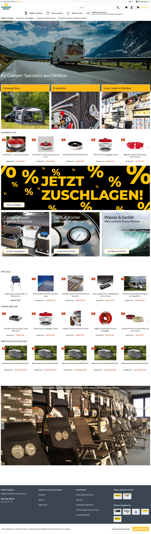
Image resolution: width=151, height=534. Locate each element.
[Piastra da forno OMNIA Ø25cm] (75, 144)
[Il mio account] (132, 7)
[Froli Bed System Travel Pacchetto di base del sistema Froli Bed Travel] (75, 283)
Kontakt (19, 2)
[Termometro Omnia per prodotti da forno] (46, 144)
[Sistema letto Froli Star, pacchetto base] (46, 283)
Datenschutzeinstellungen (121, 529)
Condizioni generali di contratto (87, 510)
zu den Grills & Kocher (66, 251)
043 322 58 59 (7, 499)
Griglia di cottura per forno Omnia (75, 328)
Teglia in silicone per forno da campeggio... (105, 329)
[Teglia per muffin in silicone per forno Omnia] (135, 144)
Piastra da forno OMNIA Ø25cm (75, 154)
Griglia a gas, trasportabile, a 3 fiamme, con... (16, 295)
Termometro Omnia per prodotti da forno (45, 155)
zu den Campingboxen (16, 251)
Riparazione (42, 505)
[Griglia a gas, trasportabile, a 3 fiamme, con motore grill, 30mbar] (16, 283)
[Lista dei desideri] (126, 7)
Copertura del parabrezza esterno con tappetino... (135, 295)
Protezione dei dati (83, 515)
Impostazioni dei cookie (84, 495)
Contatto (41, 495)
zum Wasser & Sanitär (116, 251)
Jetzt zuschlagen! (14, 205)
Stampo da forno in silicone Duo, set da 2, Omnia (135, 329)
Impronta (79, 500)
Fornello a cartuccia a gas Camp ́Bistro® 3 (16, 329)
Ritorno (41, 500)
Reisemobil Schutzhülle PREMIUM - (16, 363)
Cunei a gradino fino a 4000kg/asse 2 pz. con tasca (105, 295)
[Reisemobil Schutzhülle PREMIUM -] (16, 353)
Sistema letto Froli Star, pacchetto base (45, 295)
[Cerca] (118, 7)
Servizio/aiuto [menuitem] (143, 2)
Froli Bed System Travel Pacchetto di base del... (75, 295)
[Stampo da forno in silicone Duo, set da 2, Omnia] (135, 318)
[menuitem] (99, 7)
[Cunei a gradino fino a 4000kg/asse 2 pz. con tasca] (105, 283)
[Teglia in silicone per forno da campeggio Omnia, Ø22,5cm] (105, 318)
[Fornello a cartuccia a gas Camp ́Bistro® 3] (16, 318)
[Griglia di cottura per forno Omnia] (75, 318)
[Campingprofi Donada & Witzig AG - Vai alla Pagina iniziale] (19, 6)
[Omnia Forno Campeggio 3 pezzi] (46, 318)
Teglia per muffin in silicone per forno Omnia (135, 155)
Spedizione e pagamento (85, 505)
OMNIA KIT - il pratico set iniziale (16, 154)
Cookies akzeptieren (141, 529)
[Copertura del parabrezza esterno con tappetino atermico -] (135, 283)
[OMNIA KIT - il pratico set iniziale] (16, 144)
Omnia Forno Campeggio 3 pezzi (45, 328)
